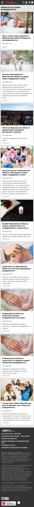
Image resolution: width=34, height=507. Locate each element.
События (5, 100)
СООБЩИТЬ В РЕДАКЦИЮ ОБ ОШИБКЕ (14, 447)
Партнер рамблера (16, 498)
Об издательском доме (10, 436)
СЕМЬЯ (4, 47)
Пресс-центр (25, 436)
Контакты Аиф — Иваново (11, 434)
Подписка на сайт (8, 445)
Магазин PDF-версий (9, 438)
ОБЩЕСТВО (6, 239)
